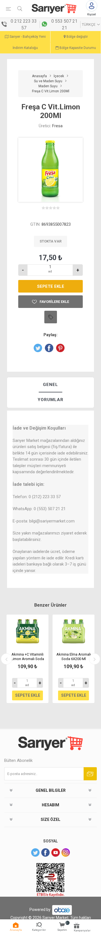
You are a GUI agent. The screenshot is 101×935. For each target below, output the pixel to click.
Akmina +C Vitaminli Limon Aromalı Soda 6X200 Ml (27, 658)
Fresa (57, 125)
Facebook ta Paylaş (49, 348)
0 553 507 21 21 (64, 24)
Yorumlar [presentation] (50, 399)
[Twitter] (35, 852)
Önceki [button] (6, 659)
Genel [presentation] (50, 384)
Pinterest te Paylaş (60, 348)
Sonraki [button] (94, 659)
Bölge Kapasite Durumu (77, 48)
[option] (27, 658)
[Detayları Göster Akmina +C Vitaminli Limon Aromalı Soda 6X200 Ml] (27, 631)
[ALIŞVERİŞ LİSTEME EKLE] (50, 317)
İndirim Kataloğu (25, 48)
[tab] (50, 385)
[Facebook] (45, 852)
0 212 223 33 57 (24, 24)
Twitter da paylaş (38, 348)
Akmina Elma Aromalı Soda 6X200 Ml (73, 656)
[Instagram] (65, 852)
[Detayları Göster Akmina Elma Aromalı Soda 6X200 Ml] (73, 631)
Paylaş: (50, 334)
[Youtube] (55, 852)
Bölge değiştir (77, 37)
